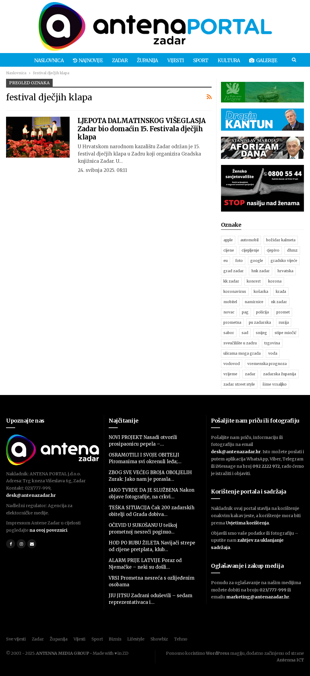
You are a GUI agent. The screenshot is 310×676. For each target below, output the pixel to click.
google (256, 260)
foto (239, 260)
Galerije (266, 60)
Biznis (115, 639)
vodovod (231, 363)
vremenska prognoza (267, 363)
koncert (254, 281)
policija (262, 312)
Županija (147, 60)
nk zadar (279, 302)
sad (245, 332)
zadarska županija (279, 374)
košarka (261, 291)
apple (228, 240)
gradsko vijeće (284, 260)
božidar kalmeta (280, 240)
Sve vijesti (16, 639)
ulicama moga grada (242, 353)
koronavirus (234, 291)
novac (228, 312)
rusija (284, 322)
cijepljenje (250, 250)
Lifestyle (135, 639)
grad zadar (233, 271)
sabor (228, 332)
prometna (232, 322)
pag (245, 312)
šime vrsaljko (274, 384)
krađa (281, 291)
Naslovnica (49, 60)
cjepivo (273, 250)
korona (275, 281)
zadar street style (239, 384)
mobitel (230, 302)
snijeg (261, 332)
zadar (250, 374)
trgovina (272, 343)
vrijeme (230, 374)
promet (283, 312)
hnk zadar (260, 271)
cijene (228, 250)
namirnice (254, 302)
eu (225, 260)
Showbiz (159, 639)
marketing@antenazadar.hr (257, 597)
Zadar (119, 60)
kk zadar (231, 281)
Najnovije (91, 60)
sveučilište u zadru (240, 343)
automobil (249, 240)
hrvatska (285, 271)
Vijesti (175, 60)
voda (272, 353)
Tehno (181, 639)
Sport (200, 60)
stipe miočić (285, 332)
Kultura (229, 60)
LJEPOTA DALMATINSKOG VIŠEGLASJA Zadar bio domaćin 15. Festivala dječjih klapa (142, 128)
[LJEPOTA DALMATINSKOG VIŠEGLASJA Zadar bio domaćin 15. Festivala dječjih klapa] (38, 137)
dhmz (292, 250)
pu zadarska (260, 322)
